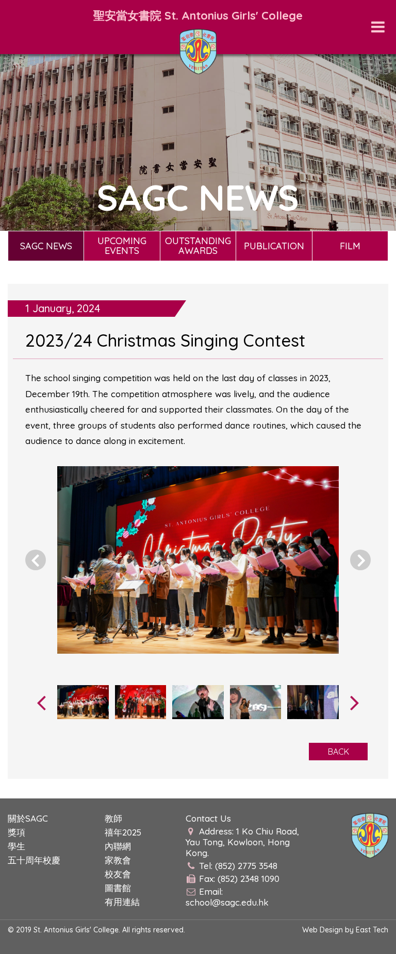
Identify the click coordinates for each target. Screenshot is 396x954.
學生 (16, 846)
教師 (113, 818)
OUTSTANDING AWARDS (198, 246)
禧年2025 (123, 832)
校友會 (118, 873)
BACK (338, 751)
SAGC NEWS (46, 246)
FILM (350, 246)
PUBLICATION (274, 246)
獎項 (16, 832)
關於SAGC (28, 818)
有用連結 (122, 901)
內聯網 (118, 846)
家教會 (118, 860)
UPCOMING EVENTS (121, 246)
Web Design (322, 929)
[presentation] (41, 702)
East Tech (372, 929)
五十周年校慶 (34, 860)
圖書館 (118, 887)
